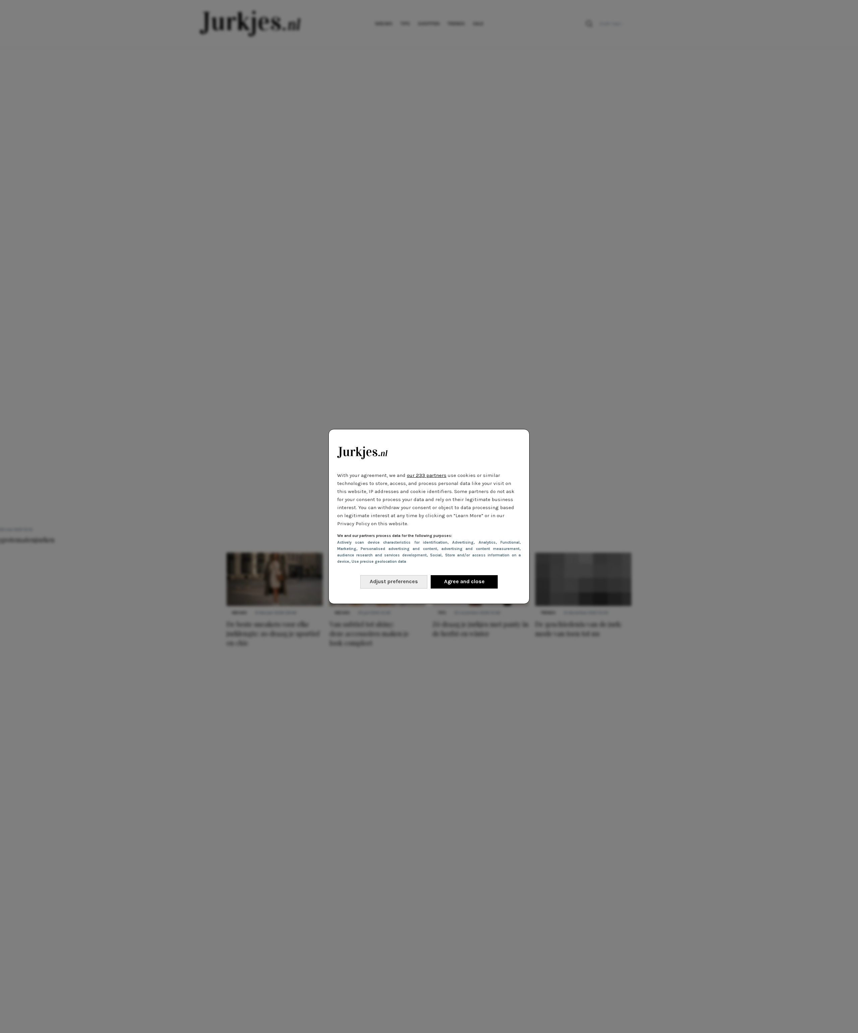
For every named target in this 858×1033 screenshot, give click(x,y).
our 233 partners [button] (426, 475)
